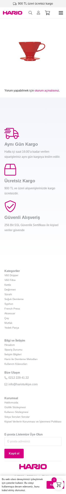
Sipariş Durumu (13, 349)
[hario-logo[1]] (12, 13)
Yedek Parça (11, 327)
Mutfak (8, 322)
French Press (12, 308)
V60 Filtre (10, 280)
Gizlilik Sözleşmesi (15, 407)
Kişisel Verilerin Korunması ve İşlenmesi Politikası (32, 421)
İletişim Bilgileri (12, 354)
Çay (6, 318)
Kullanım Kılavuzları (15, 363)
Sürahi (8, 294)
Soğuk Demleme (14, 299)
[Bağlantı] (38, 13)
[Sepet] (47, 13)
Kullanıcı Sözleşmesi (16, 412)
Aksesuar (9, 313)
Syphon (8, 303)
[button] (30, 13)
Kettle (7, 284)
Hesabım (9, 344)
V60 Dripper (11, 275)
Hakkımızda (11, 402)
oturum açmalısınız (47, 90)
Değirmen (10, 289)
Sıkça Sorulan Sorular (17, 416)
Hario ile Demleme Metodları (21, 359)
